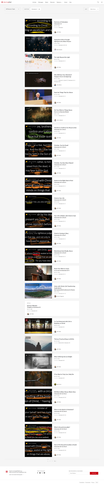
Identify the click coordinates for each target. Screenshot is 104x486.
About (65, 2)
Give (70, 2)
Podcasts (52, 2)
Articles (34, 2)
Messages (40, 2)
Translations (81, 482)
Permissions (87, 482)
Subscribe (94, 473)
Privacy (92, 482)
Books (46, 2)
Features (59, 2)
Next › (55, 461)
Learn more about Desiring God (15, 474)
